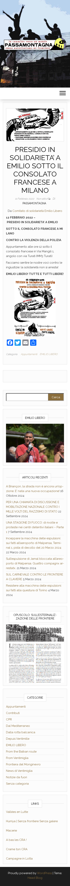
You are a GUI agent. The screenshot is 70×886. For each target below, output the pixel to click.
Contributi (13, 713)
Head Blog (35, 878)
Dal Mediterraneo (18, 726)
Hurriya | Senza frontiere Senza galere (32, 821)
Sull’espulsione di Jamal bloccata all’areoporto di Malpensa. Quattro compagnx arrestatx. (35, 563)
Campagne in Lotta (19, 858)
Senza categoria (17, 783)
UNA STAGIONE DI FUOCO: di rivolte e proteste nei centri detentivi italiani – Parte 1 (35, 527)
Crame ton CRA (16, 849)
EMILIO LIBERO (49, 354)
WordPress (44, 873)
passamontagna (34, 203)
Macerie (11, 830)
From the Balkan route (21, 751)
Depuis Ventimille (17, 738)
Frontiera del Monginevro (23, 764)
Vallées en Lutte (17, 812)
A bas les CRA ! (16, 840)
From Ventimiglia (17, 758)
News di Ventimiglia (19, 771)
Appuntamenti (29, 354)
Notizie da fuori (16, 777)
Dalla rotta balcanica (20, 732)
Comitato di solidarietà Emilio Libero (37, 211)
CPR (9, 719)
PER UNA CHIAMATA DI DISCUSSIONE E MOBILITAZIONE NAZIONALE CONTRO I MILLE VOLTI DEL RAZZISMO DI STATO (33, 506)
